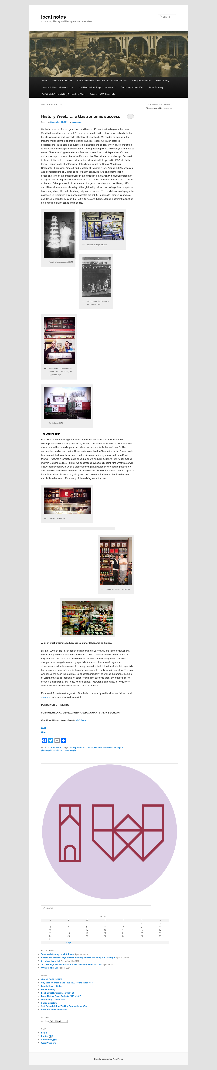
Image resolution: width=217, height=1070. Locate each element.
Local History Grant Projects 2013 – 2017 (97, 87)
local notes (53, 16)
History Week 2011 (78, 747)
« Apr (68, 942)
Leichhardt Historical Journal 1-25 (57, 87)
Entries (47, 1035)
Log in (44, 1032)
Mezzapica (118, 747)
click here (46, 697)
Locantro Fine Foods (103, 747)
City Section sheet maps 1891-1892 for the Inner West (102, 80)
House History (162, 80)
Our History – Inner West (132, 87)
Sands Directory (156, 87)
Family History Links (141, 80)
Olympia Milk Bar (49, 967)
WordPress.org (48, 1042)
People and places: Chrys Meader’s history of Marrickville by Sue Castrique (78, 957)
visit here (81, 720)
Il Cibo (90, 747)
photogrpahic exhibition (51, 750)
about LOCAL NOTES (62, 80)
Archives (45, 1021)
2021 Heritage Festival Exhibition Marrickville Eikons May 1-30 (71, 964)
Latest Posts (55, 747)
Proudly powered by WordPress (108, 1058)
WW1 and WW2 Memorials (102, 94)
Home (44, 80)
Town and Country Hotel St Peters (57, 954)
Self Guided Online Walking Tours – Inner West (63, 94)
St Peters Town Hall (50, 960)
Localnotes (76, 122)
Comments (49, 1039)
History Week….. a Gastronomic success (80, 116)
